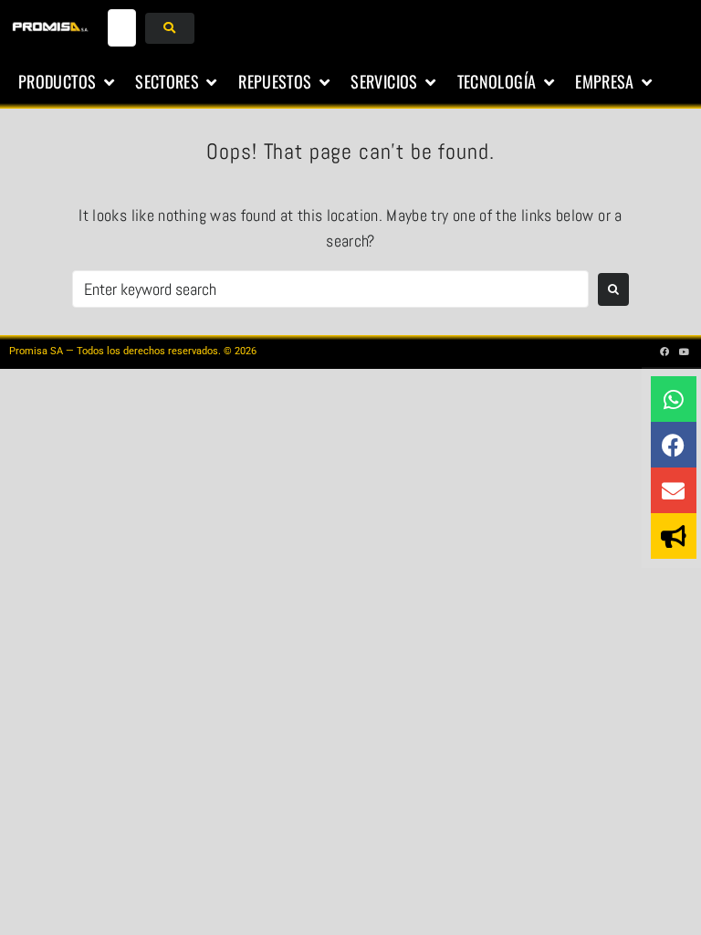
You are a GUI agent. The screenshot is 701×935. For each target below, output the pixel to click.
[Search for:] (330, 289)
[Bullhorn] (673, 536)
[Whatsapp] (673, 399)
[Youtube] (684, 351)
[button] (67, 82)
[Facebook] (673, 445)
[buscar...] (122, 28)
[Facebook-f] (665, 351)
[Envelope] (673, 490)
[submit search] (169, 28)
